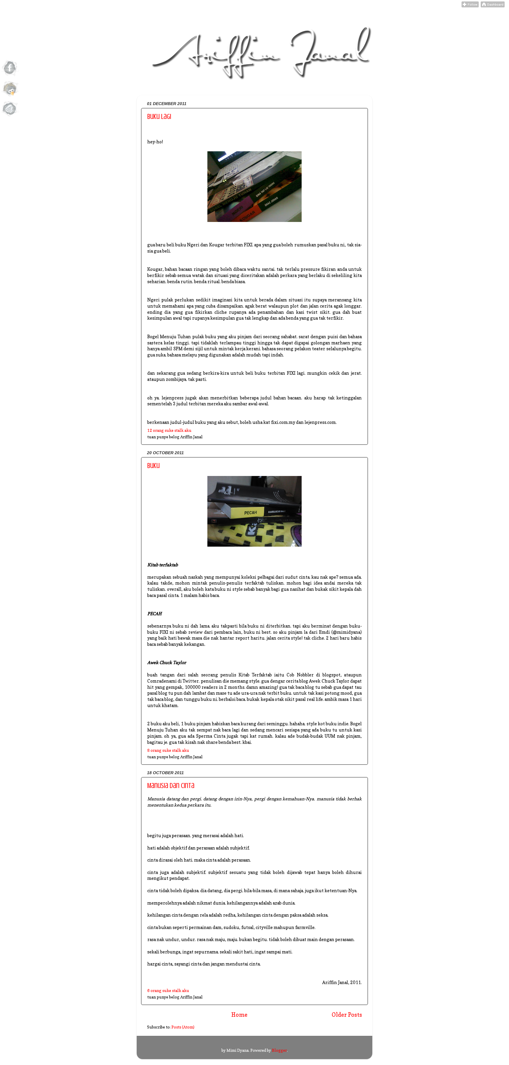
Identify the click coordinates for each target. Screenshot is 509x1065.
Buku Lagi (159, 117)
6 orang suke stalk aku (168, 990)
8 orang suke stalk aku (168, 750)
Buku (153, 466)
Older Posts (347, 1014)
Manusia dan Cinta (170, 786)
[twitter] (10, 96)
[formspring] (10, 117)
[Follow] (470, 6)
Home (239, 1014)
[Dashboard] (493, 6)
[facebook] (10, 76)
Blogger (279, 1050)
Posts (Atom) (182, 1027)
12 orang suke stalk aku (169, 430)
